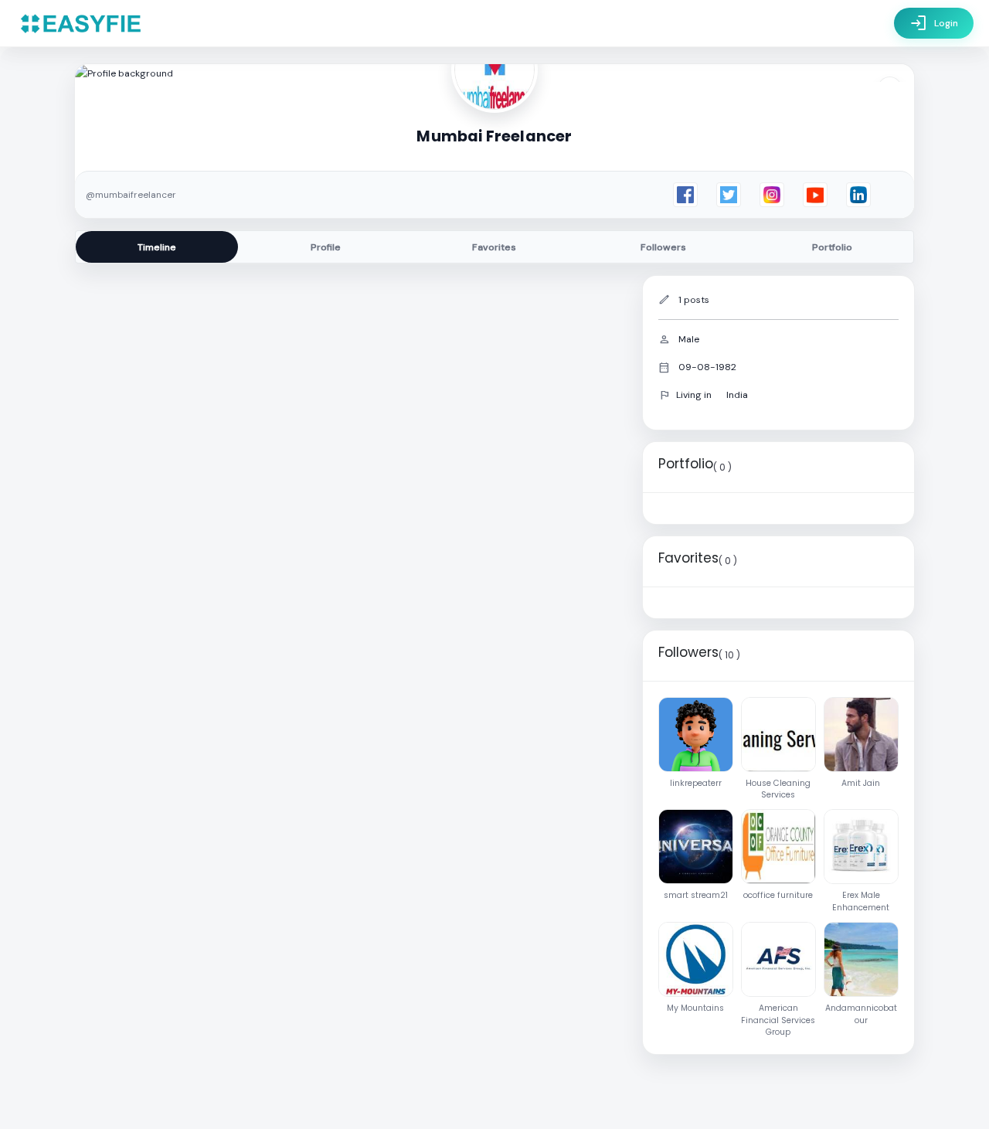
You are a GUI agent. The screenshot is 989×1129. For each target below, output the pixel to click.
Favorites (494, 247)
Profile (326, 247)
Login (933, 23)
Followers (663, 247)
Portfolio (832, 247)
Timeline (157, 247)
